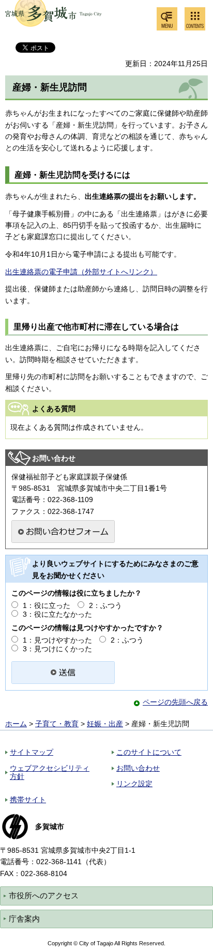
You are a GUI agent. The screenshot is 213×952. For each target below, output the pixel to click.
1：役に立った (46, 605)
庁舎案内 (24, 918)
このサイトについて (148, 752)
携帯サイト (28, 799)
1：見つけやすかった (57, 640)
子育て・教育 (57, 724)
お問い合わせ (138, 768)
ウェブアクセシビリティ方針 (49, 772)
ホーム (16, 724)
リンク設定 (134, 783)
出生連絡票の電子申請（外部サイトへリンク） (81, 272)
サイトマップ (31, 752)
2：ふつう (105, 605)
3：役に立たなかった (57, 614)
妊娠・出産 (105, 724)
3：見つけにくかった (57, 649)
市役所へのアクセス (44, 895)
